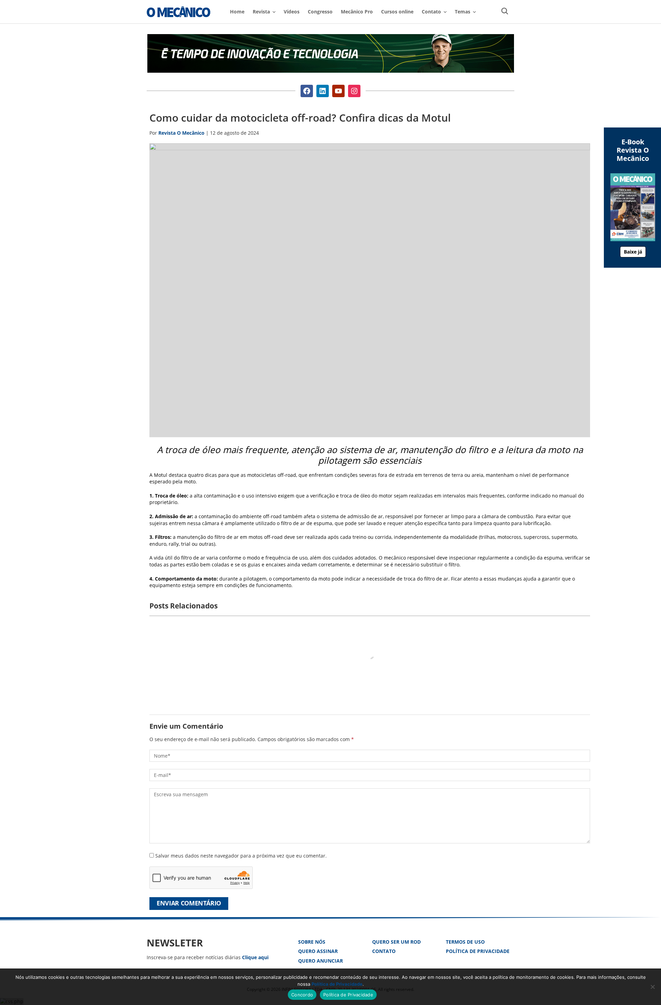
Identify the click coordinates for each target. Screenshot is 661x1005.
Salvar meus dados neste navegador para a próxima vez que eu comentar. (241, 855)
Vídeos (292, 11)
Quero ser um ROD (396, 942)
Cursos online (397, 11)
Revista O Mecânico (178, 11)
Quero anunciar (320, 960)
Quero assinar (318, 951)
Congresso (320, 11)
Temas (462, 11)
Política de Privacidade (478, 951)
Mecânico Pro (357, 11)
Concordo (302, 994)
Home (237, 11)
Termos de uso (465, 942)
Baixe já (633, 251)
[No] (652, 986)
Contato (384, 951)
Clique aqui (255, 957)
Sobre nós (311, 942)
